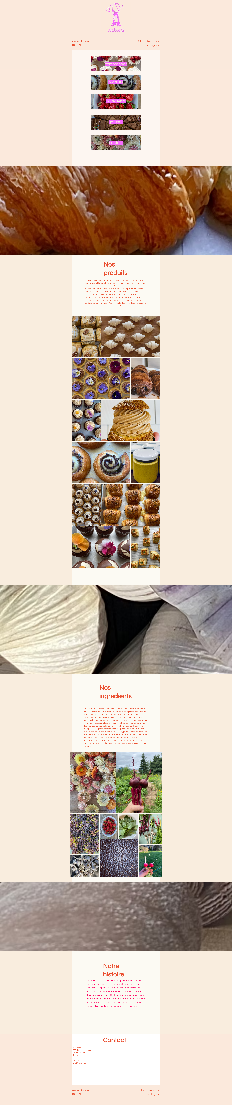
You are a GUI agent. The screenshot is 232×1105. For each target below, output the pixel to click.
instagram (153, 45)
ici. (126, 306)
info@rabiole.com (148, 41)
